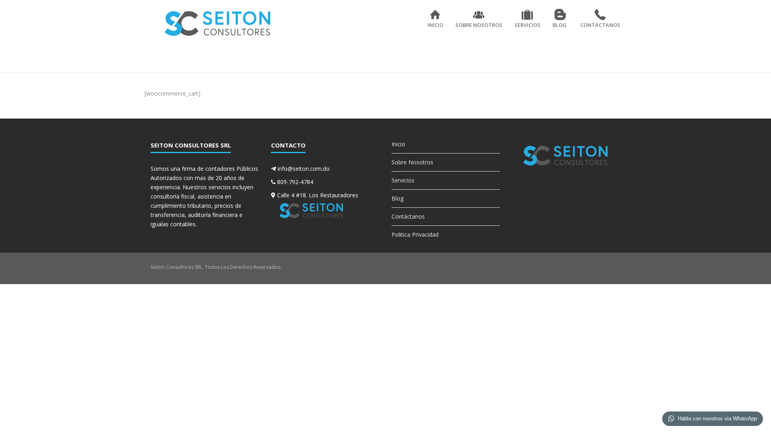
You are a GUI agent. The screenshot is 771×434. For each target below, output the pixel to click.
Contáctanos (600, 25)
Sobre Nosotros (478, 25)
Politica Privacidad (415, 234)
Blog (560, 25)
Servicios (527, 25)
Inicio (435, 25)
